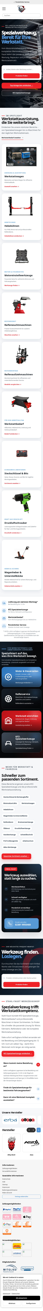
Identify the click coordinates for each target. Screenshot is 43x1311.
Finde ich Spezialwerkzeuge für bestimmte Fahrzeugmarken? (17, 1089)
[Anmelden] (34, 9)
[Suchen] (38, 15)
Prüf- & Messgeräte (10, 841)
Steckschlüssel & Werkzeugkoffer (16, 797)
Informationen (8, 1165)
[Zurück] (29, 1130)
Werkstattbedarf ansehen (11, 138)
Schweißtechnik (27, 835)
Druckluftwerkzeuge (22, 828)
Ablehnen (12, 1303)
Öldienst (6, 828)
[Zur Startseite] (21, 8)
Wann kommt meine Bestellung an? (18, 1064)
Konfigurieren (31, 1303)
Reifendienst (8, 822)
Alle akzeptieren (21, 1298)
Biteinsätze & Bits (10, 803)
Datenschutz (16, 1294)
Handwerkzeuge (9, 835)
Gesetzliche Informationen (13, 1175)
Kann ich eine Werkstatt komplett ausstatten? (19, 1098)
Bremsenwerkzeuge (25, 822)
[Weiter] (33, 1130)
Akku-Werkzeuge (9, 847)
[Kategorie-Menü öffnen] (4, 8)
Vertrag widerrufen (21, 1197)
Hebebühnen (8, 810)
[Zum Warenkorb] (39, 9)
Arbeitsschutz (28, 841)
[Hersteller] (39, 1130)
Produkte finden (22, 76)
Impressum (6, 1294)
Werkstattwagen (28, 803)
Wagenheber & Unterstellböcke (15, 816)
